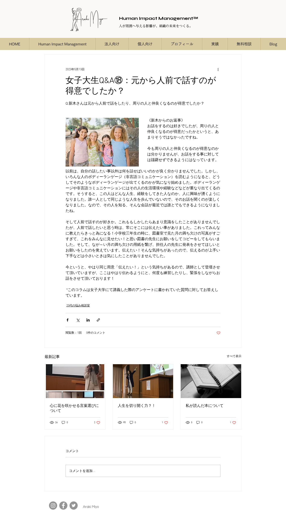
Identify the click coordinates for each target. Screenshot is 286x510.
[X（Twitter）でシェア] (78, 320)
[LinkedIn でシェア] (88, 320)
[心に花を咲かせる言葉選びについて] (75, 381)
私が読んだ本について (204, 406)
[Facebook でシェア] (68, 320)
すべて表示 (234, 356)
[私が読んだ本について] (211, 381)
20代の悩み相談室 (78, 306)
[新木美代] (53, 505)
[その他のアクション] (217, 69)
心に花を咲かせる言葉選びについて (74, 408)
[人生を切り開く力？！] (143, 381)
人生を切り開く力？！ (137, 406)
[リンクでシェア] (98, 320)
